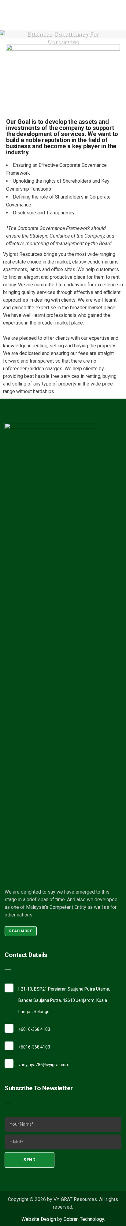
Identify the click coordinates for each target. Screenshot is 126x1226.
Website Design (38, 1219)
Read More (20, 931)
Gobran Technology (84, 1219)
